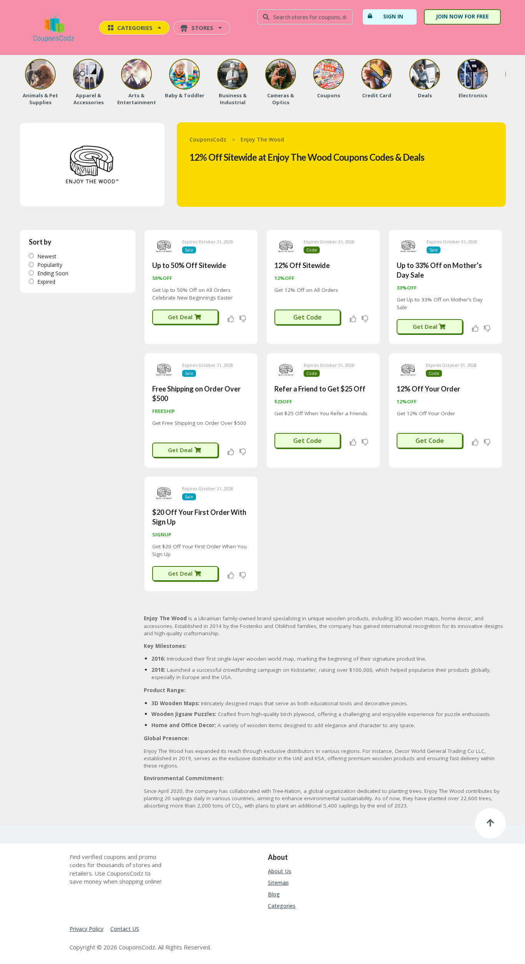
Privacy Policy (86, 928)
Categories (282, 905)
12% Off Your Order (428, 389)
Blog (274, 894)
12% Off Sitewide (302, 265)
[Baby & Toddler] (184, 74)
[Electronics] (473, 74)
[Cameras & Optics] (280, 74)
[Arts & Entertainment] (136, 74)
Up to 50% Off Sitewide (189, 265)
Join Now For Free (462, 16)
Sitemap (278, 882)
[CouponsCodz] (55, 28)
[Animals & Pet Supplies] (40, 74)
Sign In (393, 16)
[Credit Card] (377, 74)
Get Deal (181, 317)
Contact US (124, 928)
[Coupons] (328, 74)
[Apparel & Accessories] (88, 74)
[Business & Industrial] (232, 74)
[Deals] (425, 74)
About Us (279, 871)
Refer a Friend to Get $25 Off (320, 389)
